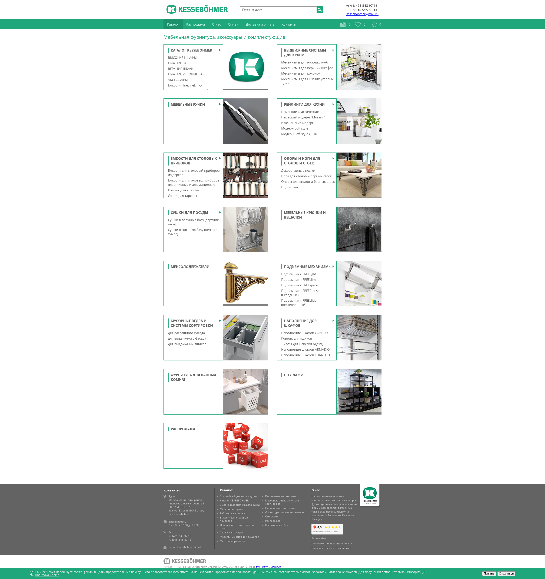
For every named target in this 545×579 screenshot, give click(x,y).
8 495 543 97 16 (365, 5)
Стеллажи (293, 375)
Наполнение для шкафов (281, 508)
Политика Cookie (47, 575)
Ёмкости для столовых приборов (234, 519)
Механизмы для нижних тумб (304, 62)
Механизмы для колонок (300, 73)
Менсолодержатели (190, 266)
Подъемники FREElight (298, 274)
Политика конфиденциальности (332, 543)
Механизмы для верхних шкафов (307, 68)
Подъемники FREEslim (298, 279)
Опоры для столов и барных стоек (308, 181)
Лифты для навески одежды (303, 344)
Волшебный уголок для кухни (238, 496)
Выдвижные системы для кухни (240, 505)
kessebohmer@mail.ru (362, 14)
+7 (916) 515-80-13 (180, 540)
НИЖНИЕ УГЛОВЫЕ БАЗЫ (187, 74)
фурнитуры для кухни (269, 567)
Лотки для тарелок (182, 195)
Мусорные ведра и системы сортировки (192, 323)
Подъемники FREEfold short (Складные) (302, 292)
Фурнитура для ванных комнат (284, 512)
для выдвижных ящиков (187, 344)
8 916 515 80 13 (365, 10)
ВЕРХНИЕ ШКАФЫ (181, 68)
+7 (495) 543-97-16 (180, 536)
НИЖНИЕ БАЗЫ (179, 63)
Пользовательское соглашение (331, 548)
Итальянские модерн (297, 123)
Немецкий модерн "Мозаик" (303, 117)
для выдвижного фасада (187, 338)
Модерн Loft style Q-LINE (300, 134)
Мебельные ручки (188, 104)
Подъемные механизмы (308, 266)
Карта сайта (319, 538)
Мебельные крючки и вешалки (239, 537)
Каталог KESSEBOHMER (191, 50)
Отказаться (506, 573)
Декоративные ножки (298, 170)
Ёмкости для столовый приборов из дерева (194, 172)
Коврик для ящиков (183, 190)
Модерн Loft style (294, 128)
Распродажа (183, 429)
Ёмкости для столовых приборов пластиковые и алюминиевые (193, 182)
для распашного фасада (186, 333)
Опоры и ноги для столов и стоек (302, 161)
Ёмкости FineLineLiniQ (185, 85)
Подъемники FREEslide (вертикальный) (298, 302)
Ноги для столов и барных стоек (306, 176)
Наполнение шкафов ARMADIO (305, 349)
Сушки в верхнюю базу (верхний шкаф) (193, 222)
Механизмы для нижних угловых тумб (307, 81)
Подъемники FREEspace (299, 285)
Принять (489, 573)
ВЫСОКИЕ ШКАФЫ (182, 57)
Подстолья (289, 187)
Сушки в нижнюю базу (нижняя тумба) (192, 232)
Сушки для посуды (189, 212)
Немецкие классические (300, 111)
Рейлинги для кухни (304, 104)
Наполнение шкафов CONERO (304, 333)
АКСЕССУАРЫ (178, 80)
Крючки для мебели (277, 525)
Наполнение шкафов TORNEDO (305, 355)
